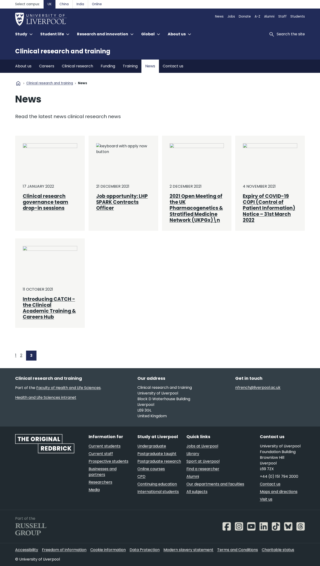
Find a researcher (202, 469)
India (80, 4)
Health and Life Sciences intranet (45, 397)
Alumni (269, 16)
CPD (141, 476)
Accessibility (26, 549)
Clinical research (77, 66)
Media (94, 489)
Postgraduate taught (156, 453)
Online (97, 4)
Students (297, 16)
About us (23, 66)
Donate (245, 16)
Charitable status (278, 549)
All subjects (196, 491)
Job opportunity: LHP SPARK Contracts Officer (122, 202)
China (64, 4)
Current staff (101, 453)
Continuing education (157, 484)
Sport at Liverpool (203, 461)
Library (192, 453)
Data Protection (145, 549)
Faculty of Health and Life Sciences (68, 387)
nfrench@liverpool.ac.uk (257, 387)
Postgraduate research (159, 461)
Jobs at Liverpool (202, 446)
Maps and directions (278, 491)
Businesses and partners (103, 471)
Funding (108, 66)
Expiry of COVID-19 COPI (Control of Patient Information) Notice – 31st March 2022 (269, 208)
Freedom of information (64, 549)
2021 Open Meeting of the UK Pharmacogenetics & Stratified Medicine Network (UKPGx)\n (196, 208)
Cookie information (108, 549)
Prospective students (108, 461)
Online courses (151, 469)
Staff (282, 16)
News (219, 16)
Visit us (266, 499)
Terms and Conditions (237, 549)
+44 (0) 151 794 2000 (279, 476)
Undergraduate (151, 446)
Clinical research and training (62, 51)
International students (158, 491)
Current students (105, 446)
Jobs (231, 16)
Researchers (100, 482)
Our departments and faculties (215, 484)
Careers (46, 66)
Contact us (173, 66)
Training (130, 66)
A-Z (257, 16)
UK (50, 4)
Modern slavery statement (188, 549)
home (18, 83)
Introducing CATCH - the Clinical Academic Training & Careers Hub (49, 308)
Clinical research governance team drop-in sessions (45, 202)
